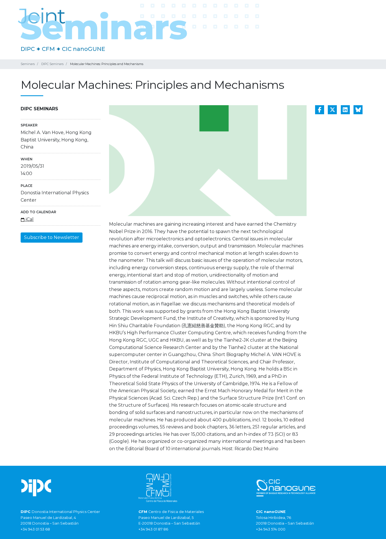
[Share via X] (332, 109)
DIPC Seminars (52, 64)
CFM (48, 49)
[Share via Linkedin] (345, 109)
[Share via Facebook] (319, 109)
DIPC (28, 49)
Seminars (28, 64)
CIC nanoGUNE (83, 49)
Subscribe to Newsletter (51, 237)
